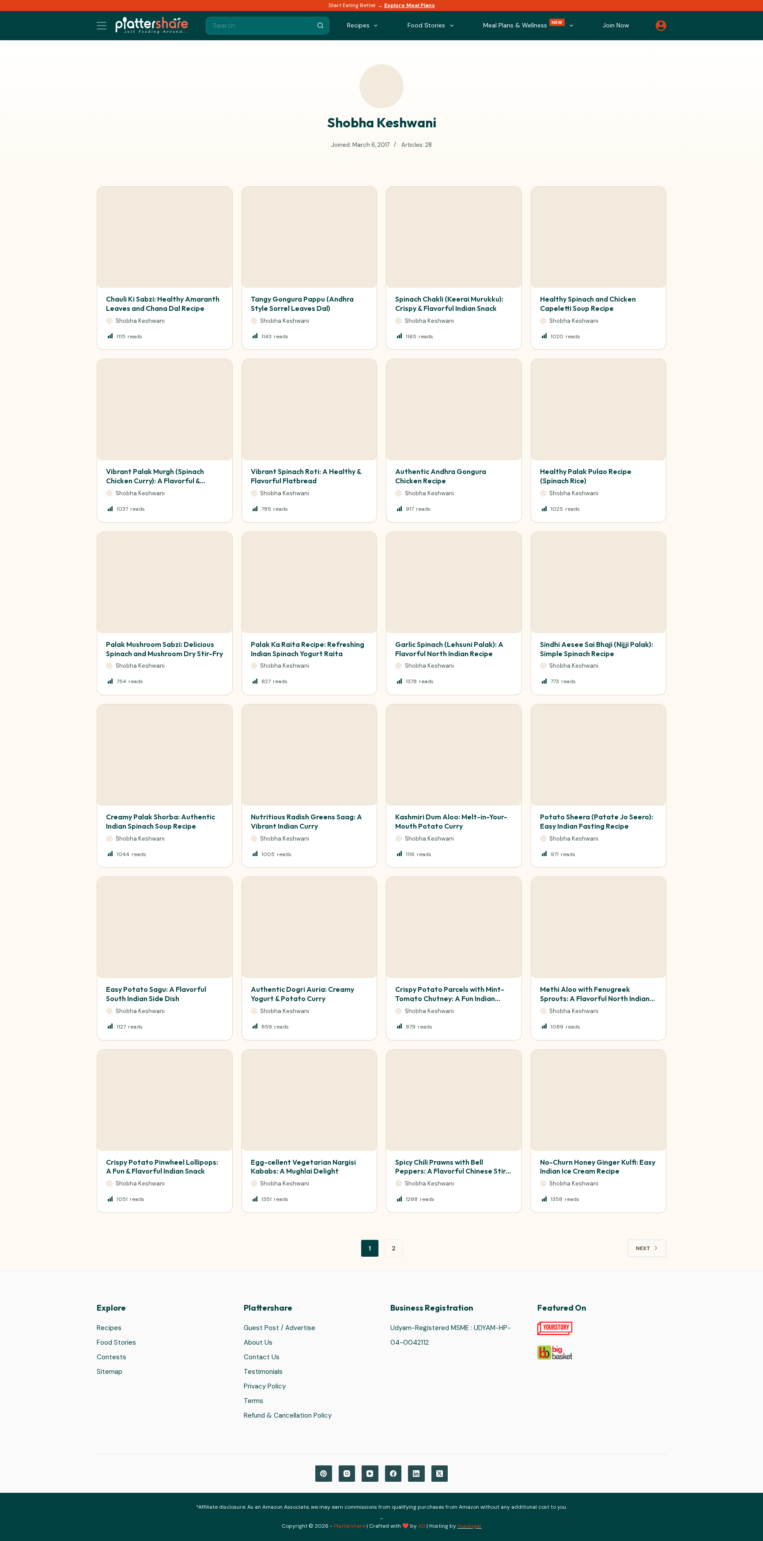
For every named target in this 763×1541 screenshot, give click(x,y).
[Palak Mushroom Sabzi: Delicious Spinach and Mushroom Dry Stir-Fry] (164, 582)
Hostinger (469, 1526)
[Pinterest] (323, 1473)
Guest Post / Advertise (279, 1327)
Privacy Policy (265, 1386)
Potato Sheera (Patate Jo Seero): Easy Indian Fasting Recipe (596, 821)
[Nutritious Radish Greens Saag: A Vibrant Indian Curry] (309, 755)
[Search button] (320, 25)
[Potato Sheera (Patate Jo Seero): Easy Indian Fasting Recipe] (598, 755)
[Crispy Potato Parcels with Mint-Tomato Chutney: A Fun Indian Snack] (453, 927)
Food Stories (116, 1342)
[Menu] (101, 26)
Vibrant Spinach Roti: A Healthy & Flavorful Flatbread (306, 476)
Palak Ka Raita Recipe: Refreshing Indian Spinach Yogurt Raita (307, 649)
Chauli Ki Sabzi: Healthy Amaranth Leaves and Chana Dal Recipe (162, 303)
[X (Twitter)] (439, 1473)
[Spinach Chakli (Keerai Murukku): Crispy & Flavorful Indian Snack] (453, 237)
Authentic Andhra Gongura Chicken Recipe (440, 476)
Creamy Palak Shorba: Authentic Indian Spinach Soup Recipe (160, 821)
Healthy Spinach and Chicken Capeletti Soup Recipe (588, 303)
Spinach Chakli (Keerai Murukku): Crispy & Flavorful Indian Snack (449, 303)
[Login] (661, 25)
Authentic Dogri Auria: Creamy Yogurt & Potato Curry (302, 994)
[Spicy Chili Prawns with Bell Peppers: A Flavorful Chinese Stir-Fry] (453, 1100)
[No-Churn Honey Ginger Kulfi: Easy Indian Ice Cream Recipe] (598, 1100)
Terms (253, 1400)
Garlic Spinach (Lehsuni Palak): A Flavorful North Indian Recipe (449, 649)
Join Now (616, 25)
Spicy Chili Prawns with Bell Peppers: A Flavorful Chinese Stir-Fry (452, 1171)
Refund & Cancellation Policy (288, 1415)
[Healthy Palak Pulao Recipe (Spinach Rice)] (598, 409)
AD (421, 1526)
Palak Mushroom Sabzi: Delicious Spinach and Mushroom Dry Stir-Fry (164, 649)
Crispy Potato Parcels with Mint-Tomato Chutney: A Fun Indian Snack (449, 998)
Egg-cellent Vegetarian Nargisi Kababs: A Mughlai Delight (303, 1167)
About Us (258, 1342)
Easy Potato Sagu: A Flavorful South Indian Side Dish (156, 994)
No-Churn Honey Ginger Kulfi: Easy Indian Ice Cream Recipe (597, 1167)
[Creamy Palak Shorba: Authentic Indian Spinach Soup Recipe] (164, 755)
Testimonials (263, 1371)
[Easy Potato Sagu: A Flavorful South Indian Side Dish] (164, 927)
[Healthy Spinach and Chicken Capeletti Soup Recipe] (598, 237)
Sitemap (109, 1371)
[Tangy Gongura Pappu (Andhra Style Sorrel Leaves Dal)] (309, 237)
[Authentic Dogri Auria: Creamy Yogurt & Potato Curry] (309, 927)
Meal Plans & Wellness (523, 24)
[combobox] (259, 25)
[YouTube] (370, 1473)
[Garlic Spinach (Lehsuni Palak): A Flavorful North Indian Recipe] (453, 582)
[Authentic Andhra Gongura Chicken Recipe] (453, 409)
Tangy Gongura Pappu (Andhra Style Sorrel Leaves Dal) (302, 303)
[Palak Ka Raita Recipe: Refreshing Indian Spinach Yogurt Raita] (309, 582)
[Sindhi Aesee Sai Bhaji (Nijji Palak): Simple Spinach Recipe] (598, 582)
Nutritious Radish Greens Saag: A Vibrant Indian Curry (306, 821)
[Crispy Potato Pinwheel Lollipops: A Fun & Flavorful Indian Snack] (164, 1100)
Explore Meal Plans (409, 5)
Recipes (109, 1327)
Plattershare (349, 1526)
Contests (111, 1357)
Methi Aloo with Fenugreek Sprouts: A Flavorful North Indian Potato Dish (595, 998)
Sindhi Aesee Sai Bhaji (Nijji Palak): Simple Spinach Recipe (596, 649)
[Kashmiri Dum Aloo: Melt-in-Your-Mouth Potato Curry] (453, 755)
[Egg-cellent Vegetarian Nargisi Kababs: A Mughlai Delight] (309, 1100)
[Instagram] (347, 1473)
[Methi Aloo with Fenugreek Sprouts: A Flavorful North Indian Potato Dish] (598, 927)
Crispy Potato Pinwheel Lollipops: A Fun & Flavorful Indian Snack (162, 1167)
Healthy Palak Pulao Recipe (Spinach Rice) (585, 476)
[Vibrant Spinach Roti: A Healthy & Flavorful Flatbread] (309, 409)
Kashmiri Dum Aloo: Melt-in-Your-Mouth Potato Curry (451, 821)
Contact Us (262, 1357)
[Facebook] (393, 1473)
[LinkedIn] (416, 1473)
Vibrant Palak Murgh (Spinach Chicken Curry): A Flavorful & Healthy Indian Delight (155, 480)
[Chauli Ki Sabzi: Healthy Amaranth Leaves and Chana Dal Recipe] (164, 237)
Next (643, 1248)
